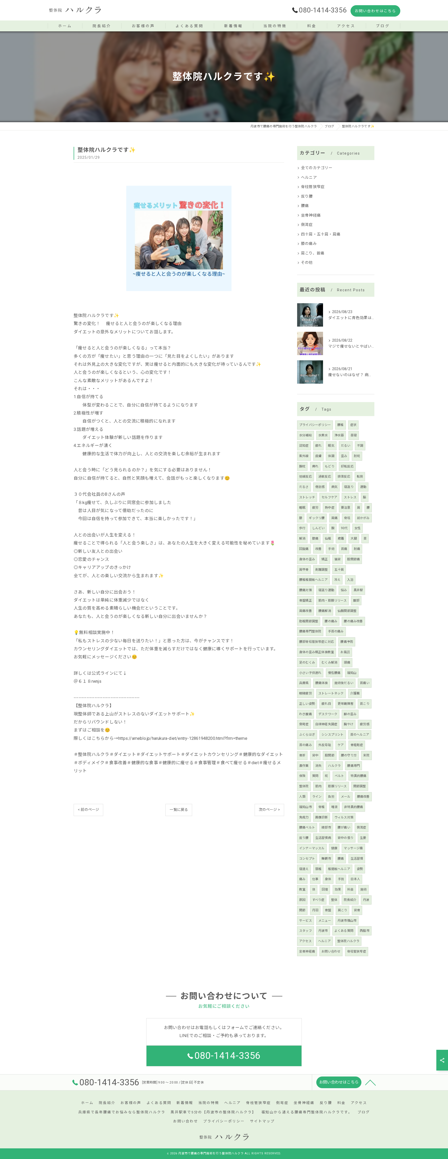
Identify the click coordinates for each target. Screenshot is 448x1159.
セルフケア (329, 497)
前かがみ (363, 518)
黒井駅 (358, 590)
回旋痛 (304, 549)
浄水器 (339, 435)
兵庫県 (304, 683)
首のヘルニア (359, 734)
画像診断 (321, 817)
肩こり (342, 910)
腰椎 (340, 425)
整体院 (304, 786)
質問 (315, 776)
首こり (364, 704)
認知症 (304, 445)
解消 (302, 538)
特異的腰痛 (358, 776)
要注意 (346, 507)
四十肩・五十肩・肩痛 (320, 234)
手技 (341, 879)
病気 (334, 487)
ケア (341, 745)
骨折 (302, 755)
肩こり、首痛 (312, 253)
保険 (302, 776)
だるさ (304, 487)
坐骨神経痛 (311, 215)
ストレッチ (307, 497)
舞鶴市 (326, 858)
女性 (357, 528)
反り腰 (307, 196)
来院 (366, 755)
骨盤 (328, 910)
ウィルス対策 (343, 817)
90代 (344, 528)
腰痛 (305, 206)
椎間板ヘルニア (339, 869)
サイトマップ (262, 1121)
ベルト (339, 776)
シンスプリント (332, 734)
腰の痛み (331, 621)
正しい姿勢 (307, 704)
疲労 (315, 507)
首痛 (344, 549)
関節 (302, 910)
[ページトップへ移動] (370, 1082)
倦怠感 (320, 487)
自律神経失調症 (326, 724)
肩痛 (334, 518)
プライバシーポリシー (315, 425)
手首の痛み (336, 631)
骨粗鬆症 (357, 745)
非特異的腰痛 (353, 807)
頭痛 (347, 662)
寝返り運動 (326, 590)
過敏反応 (324, 476)
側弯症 (304, 724)
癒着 (341, 538)
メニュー (324, 920)
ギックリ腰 (317, 518)
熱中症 (329, 507)
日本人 (355, 879)
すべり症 (318, 900)
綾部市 (326, 827)
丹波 (366, 900)
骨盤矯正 (305, 600)
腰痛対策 (305, 590)
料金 (350, 889)
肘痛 (357, 549)
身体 (328, 879)
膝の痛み (309, 244)
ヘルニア (309, 177)
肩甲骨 (304, 569)
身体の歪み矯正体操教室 (316, 652)
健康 (334, 848)
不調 (360, 445)
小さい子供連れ (310, 673)
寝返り (349, 487)
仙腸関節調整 (347, 611)
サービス (305, 920)
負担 (331, 796)
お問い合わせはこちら (375, 11)
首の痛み (305, 745)
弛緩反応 (305, 476)
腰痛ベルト (307, 827)
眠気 (331, 445)
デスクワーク (327, 714)
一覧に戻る (179, 810)
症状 (353, 425)
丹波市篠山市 (347, 920)
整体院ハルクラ (348, 941)
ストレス (350, 497)
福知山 (352, 673)
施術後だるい (343, 683)
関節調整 (359, 786)
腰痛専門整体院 (310, 631)
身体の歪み (307, 559)
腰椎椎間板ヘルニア (313, 580)
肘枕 (357, 456)
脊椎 (321, 807)
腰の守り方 (349, 755)
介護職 (355, 693)
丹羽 (315, 910)
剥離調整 (321, 569)
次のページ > (269, 810)
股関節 (329, 755)
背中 (315, 755)
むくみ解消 (329, 662)
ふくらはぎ (307, 734)
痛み (302, 879)
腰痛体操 (321, 683)
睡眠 (302, 507)
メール (346, 796)
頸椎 (318, 869)
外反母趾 (324, 745)
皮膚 (318, 456)
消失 (318, 766)
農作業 (304, 766)
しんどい (318, 528)
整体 (334, 900)
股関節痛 (353, 559)
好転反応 (347, 466)
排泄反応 (344, 476)
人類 (302, 796)
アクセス (305, 941)
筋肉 (318, 786)
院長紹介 (350, 900)
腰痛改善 (363, 796)
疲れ (318, 445)
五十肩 (339, 569)
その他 (307, 262)
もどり (329, 466)
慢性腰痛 (334, 673)
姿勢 (360, 869)
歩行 (302, 528)
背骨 (357, 910)
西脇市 (364, 931)
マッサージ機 (353, 848)
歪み (344, 456)
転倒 (360, 476)
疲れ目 (326, 704)
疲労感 (364, 724)
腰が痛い (344, 827)
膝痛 (315, 538)
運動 (363, 487)
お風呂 (345, 652)
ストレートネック (331, 693)
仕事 (315, 879)
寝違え (304, 869)
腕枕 (302, 466)
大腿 (354, 538)
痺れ (315, 466)
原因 (302, 900)
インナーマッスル (312, 848)
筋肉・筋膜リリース (332, 600)
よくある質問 (343, 931)
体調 (331, 456)
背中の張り (345, 838)
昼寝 (354, 435)
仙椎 (328, 538)
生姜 (363, 838)
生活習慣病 (323, 838)
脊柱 (347, 518)
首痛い (364, 683)
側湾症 (307, 225)
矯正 (324, 559)
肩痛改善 (305, 611)
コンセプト (307, 858)
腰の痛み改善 (353, 621)
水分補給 (305, 435)
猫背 (337, 559)
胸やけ (348, 724)
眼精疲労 (305, 693)
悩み (344, 590)
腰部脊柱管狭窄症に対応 (316, 642)
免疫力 (304, 817)
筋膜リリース (337, 786)
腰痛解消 (324, 611)
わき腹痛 (305, 714)
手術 (331, 549)
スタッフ (305, 931)
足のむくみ (307, 662)
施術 (363, 889)
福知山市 (305, 807)
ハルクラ (334, 766)
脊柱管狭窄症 (313, 187)
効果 (338, 889)
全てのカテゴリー (317, 168)
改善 (318, 549)
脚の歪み (350, 714)
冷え (337, 580)
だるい (346, 445)
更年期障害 (345, 704)
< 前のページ (88, 810)
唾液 (334, 807)
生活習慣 (357, 858)
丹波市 (323, 931)
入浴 (350, 580)
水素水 (323, 435)
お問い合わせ (330, 951)
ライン (317, 796)
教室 (302, 889)
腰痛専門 (353, 766)
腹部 (356, 600)
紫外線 (304, 456)
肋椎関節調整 (308, 621)
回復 (325, 889)
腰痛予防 (346, 642)
